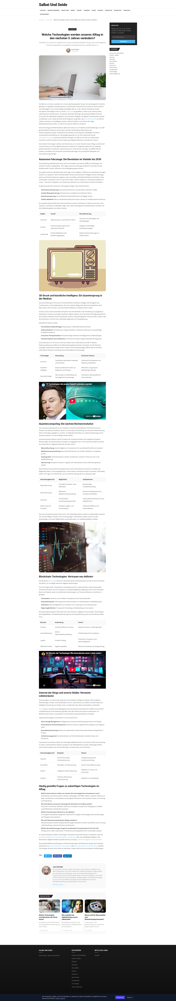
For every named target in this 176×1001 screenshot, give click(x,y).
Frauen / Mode (65, 10)
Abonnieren (123, 41)
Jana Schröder (58, 867)
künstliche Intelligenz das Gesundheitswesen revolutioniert (57, 837)
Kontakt (97, 955)
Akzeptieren (120, 997)
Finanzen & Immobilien (53, 10)
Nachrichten (108, 10)
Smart (41, 709)
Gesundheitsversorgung (46, 137)
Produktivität (117, 10)
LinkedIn (68, 856)
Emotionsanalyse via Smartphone (60, 846)
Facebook (58, 856)
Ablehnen (129, 997)
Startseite (43, 10)
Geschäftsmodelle (90, 119)
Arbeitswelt (69, 111)
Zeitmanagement (44, 14)
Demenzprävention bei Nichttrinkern (85, 846)
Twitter (49, 856)
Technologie (126, 10)
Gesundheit (87, 10)
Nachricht (100, 10)
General (73, 10)
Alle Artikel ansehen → (59, 884)
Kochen (94, 10)
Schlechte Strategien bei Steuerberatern (89, 839)
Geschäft (79, 10)
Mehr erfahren (60, 998)
